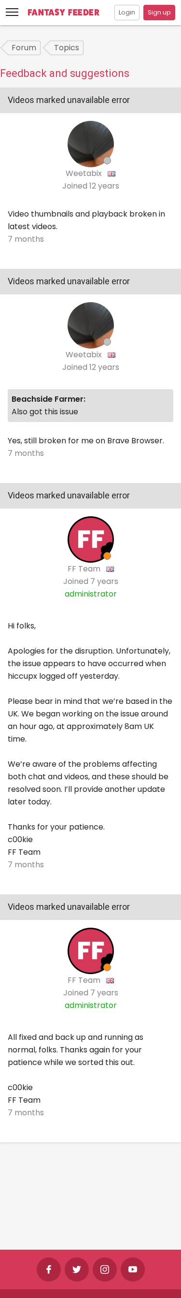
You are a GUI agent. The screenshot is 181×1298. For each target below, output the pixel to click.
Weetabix (85, 173)
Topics (66, 47)
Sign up (159, 12)
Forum (24, 47)
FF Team (85, 568)
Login (127, 12)
